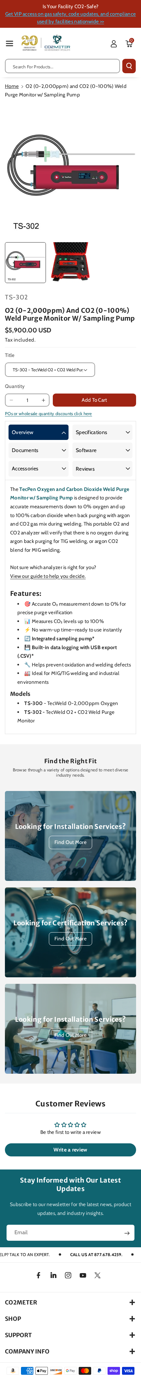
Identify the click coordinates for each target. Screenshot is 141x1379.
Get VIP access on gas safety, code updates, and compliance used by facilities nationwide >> (70, 18)
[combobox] (62, 66)
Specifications (91, 432)
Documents (25, 450)
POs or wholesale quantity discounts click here (48, 413)
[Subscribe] (127, 1233)
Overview (22, 432)
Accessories (25, 468)
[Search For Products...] (129, 66)
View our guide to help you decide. (48, 576)
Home (12, 86)
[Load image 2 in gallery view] (70, 262)
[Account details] (114, 44)
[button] (9, 43)
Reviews (85, 469)
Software (86, 450)
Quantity (15, 386)
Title (10, 355)
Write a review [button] (70, 1150)
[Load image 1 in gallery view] (25, 262)
